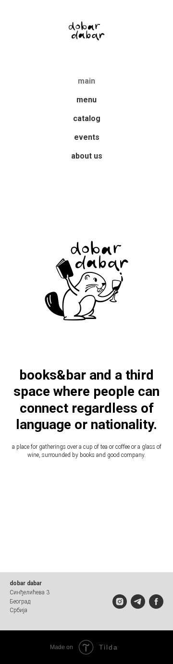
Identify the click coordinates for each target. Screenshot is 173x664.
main (86, 81)
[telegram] (138, 601)
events (86, 137)
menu (86, 99)
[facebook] (156, 601)
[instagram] (119, 601)
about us (86, 155)
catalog (86, 118)
